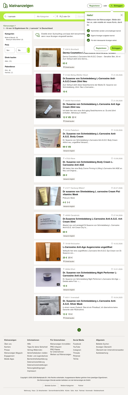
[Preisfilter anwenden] (28, 50)
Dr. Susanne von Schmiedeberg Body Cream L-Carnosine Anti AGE (88, 163)
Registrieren (101, 48)
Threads (76, 353)
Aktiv (6, 61)
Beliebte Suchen (102, 344)
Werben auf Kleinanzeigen (60, 354)
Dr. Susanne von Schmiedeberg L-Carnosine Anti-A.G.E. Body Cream (89, 135)
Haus (33, 390)
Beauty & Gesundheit (13, 39)
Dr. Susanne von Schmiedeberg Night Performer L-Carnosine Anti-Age (90, 274)
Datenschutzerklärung (36, 362)
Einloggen (116, 48)
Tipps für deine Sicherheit (37, 347)
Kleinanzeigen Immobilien (60, 344)
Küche (67, 390)
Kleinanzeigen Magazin (13, 353)
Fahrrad (81, 390)
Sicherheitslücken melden (37, 353)
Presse (7, 350)
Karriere (7, 347)
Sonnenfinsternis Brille (56, 390)
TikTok (75, 359)
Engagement (9, 356)
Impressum (31, 371)
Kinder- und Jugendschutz (37, 356)
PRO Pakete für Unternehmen (57, 350)
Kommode (89, 390)
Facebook (77, 344)
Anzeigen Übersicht (104, 347)
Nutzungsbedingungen (36, 368)
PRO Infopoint (55, 347)
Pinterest (76, 356)
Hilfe (29, 344)
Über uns (8, 344)
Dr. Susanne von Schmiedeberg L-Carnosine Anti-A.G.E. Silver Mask (89, 302)
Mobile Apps (9, 359)
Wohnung (27, 390)
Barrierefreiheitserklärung (37, 359)
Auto (76, 390)
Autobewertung (102, 353)
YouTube (76, 347)
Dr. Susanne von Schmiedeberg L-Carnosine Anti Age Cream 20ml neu (91, 105)
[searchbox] (21, 16)
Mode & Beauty (10, 37)
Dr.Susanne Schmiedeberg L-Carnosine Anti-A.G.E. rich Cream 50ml (92, 220)
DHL (6, 70)
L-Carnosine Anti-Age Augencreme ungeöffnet (87, 247)
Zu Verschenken (42, 390)
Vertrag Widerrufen (34, 350)
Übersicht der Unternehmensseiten (110, 350)
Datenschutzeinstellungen (37, 365)
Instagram (77, 350)
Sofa (72, 390)
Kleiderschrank (99, 390)
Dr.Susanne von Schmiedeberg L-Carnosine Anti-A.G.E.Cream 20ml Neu (89, 80)
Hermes (7, 72)
